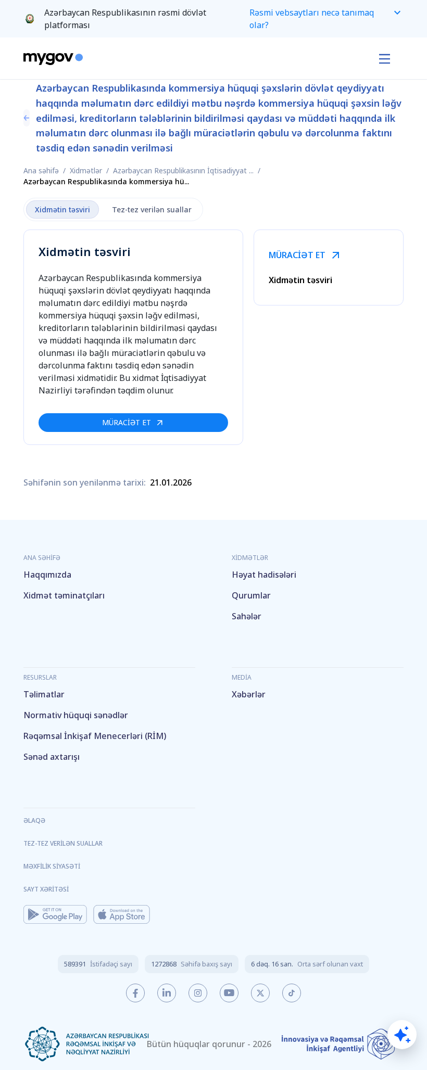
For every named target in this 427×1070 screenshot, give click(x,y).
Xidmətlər (86, 170)
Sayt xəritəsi (46, 889)
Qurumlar (251, 595)
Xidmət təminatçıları (64, 595)
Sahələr (246, 616)
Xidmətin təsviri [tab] (62, 209)
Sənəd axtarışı (51, 756)
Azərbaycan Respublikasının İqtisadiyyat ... (183, 170)
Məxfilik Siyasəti (51, 866)
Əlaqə (34, 820)
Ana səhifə (41, 170)
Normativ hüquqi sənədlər (75, 715)
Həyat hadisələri (264, 574)
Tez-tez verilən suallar (63, 843)
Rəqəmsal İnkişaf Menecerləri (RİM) (94, 736)
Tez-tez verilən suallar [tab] (152, 209)
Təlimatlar (44, 694)
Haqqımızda (47, 574)
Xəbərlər (249, 694)
